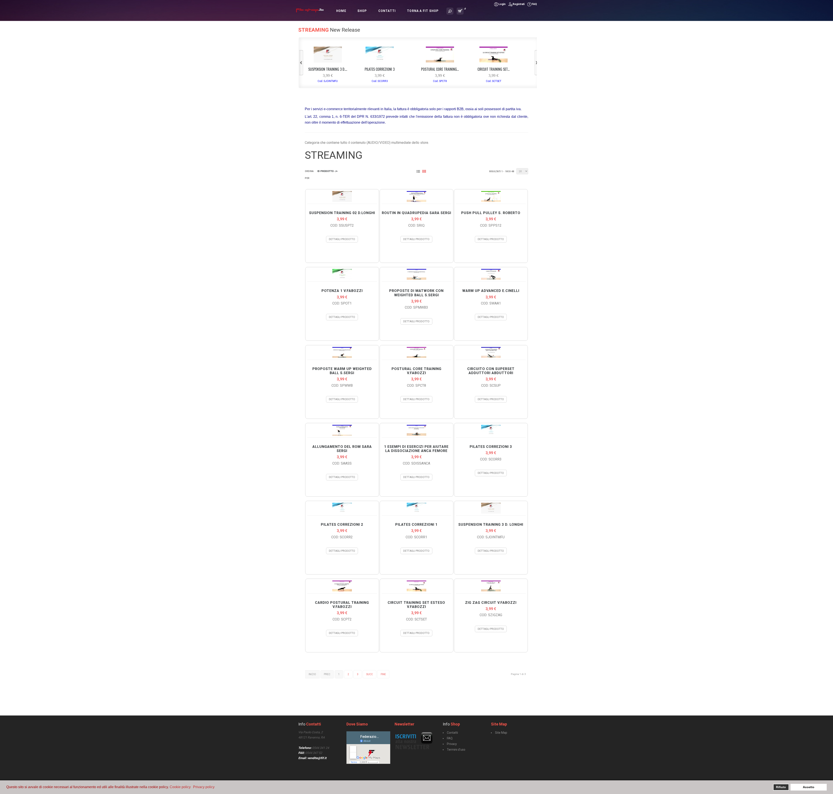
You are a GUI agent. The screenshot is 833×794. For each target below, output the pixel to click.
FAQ (534, 4)
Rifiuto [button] (781, 787)
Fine (383, 674)
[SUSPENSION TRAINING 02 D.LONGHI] (342, 201)
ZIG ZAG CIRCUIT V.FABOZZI (491, 603)
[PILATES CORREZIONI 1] (416, 512)
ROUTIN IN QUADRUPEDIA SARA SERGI (416, 213)
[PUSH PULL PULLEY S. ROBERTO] (491, 201)
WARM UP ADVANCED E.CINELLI (490, 291)
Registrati (519, 4)
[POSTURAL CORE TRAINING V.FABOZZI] (440, 61)
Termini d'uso (456, 749)
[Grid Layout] (425, 171)
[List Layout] (419, 171)
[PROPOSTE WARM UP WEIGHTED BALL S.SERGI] (342, 357)
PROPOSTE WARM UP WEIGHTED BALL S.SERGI (342, 371)
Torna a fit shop (423, 11)
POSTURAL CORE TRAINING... (440, 69)
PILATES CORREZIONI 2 (342, 524)
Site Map (501, 732)
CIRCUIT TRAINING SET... (493, 69)
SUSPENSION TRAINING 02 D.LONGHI (342, 213)
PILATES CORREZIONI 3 (380, 69)
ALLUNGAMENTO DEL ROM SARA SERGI (342, 449)
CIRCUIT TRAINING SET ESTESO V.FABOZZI (416, 605)
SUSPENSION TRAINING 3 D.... (327, 69)
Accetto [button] (808, 787)
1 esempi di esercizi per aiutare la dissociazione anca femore (416, 449)
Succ (369, 674)
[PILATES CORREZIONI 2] (342, 512)
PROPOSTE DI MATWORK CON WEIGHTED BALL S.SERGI (416, 293)
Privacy (452, 744)
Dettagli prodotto (342, 239)
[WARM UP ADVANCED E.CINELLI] (491, 279)
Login (501, 4)
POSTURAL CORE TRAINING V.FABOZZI (416, 371)
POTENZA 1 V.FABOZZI (342, 291)
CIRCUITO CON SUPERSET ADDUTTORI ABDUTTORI (491, 371)
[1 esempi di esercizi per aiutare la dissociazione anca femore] (416, 434)
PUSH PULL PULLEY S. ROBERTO (490, 213)
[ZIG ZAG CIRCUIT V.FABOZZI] (491, 590)
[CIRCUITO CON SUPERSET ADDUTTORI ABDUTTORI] (491, 357)
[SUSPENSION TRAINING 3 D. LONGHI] (328, 61)
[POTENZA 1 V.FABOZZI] (342, 279)
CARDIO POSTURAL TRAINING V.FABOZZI (342, 605)
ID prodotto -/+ (327, 171)
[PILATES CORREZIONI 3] (380, 61)
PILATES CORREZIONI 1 (416, 524)
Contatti (387, 11)
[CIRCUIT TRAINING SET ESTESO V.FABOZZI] (493, 61)
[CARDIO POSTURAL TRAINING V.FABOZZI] (342, 590)
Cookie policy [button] (180, 787)
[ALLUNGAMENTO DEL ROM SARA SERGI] (342, 434)
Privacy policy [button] (204, 787)
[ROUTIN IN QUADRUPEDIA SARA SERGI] (416, 201)
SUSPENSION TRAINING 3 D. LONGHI (490, 524)
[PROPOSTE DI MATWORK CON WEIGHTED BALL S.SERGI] (416, 279)
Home (341, 11)
